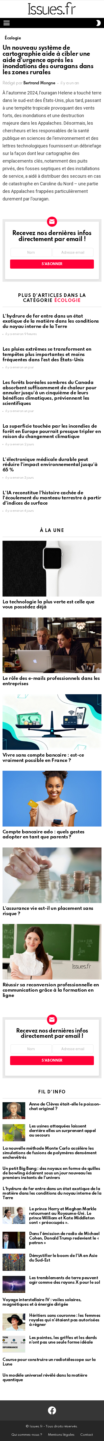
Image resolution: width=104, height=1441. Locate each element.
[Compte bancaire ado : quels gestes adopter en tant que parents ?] (52, 798)
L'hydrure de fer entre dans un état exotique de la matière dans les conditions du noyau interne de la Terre (51, 321)
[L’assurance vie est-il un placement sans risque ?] (52, 875)
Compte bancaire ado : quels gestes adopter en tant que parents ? (44, 835)
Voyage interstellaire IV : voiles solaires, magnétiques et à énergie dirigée (42, 1302)
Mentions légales (61, 1434)
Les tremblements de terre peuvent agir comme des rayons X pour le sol (64, 1280)
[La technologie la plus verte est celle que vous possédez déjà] (52, 568)
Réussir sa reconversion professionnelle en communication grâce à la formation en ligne (51, 990)
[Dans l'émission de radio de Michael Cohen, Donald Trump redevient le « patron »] (14, 1240)
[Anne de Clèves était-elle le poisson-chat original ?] (14, 1110)
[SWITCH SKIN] (98, 23)
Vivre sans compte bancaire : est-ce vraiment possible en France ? (43, 758)
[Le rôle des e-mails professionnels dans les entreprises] (52, 645)
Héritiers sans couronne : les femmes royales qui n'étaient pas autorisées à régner (64, 1320)
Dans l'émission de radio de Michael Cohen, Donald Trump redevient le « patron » (64, 1238)
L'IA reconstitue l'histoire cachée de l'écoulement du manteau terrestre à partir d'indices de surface (52, 498)
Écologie (67, 300)
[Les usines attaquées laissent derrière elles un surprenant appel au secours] (14, 1132)
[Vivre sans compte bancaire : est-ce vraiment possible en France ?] (52, 722)
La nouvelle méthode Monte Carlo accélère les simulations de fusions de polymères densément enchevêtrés (50, 1153)
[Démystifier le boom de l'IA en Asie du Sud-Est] (14, 1262)
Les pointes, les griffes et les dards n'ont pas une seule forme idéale (63, 1340)
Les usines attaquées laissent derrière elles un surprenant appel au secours (62, 1131)
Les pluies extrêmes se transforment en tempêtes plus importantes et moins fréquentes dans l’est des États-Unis (47, 354)
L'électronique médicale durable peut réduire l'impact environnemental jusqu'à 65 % (50, 464)
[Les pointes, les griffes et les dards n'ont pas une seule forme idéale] (14, 1344)
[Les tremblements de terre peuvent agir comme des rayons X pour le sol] (14, 1284)
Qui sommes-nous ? (26, 1434)
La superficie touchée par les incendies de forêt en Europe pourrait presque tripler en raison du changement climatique (52, 431)
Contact (86, 1434)
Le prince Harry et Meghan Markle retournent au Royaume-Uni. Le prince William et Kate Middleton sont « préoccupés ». (62, 1216)
